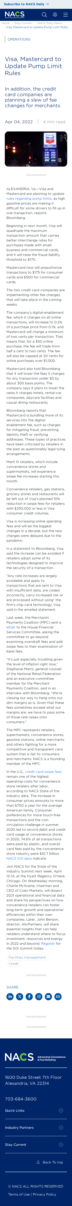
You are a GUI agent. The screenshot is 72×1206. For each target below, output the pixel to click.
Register (48, 943)
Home (6, 23)
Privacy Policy (44, 1194)
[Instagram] (38, 996)
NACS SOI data (19, 858)
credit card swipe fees (43, 772)
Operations (19, 39)
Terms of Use (19, 1194)
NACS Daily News (50, 23)
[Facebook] (29, 996)
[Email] (48, 996)
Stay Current (23, 23)
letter (10, 627)
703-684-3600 (20, 1099)
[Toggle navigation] (44, 15)
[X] (19, 996)
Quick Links (14, 1110)
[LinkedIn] (10, 996)
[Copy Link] (58, 996)
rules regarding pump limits (29, 198)
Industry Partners (19, 1128)
